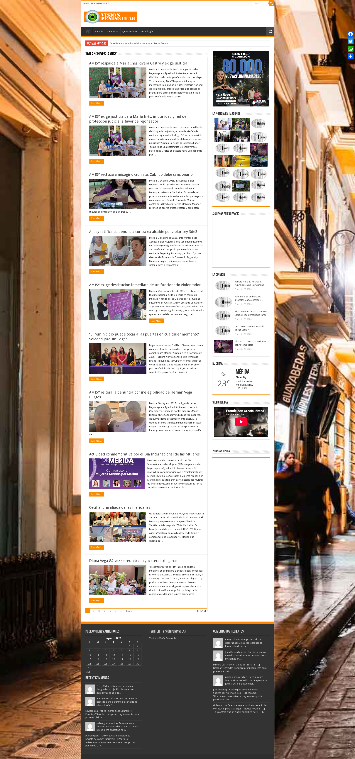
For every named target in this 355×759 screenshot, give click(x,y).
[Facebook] (350, 34)
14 (121, 654)
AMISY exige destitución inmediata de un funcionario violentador (145, 285)
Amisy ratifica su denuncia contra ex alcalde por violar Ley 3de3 (143, 231)
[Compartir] (350, 56)
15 (129, 654)
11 (97, 654)
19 (105, 659)
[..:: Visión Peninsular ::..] (110, 16)
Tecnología (147, 31)
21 (121, 659)
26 (105, 663)
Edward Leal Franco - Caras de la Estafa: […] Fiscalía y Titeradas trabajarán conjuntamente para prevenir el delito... (112, 714)
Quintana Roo (129, 31)
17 (89, 659)
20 (113, 659)
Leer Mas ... (96, 103)
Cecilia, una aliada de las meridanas (119, 507)
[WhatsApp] (350, 48)
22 (129, 659)
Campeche (112, 31)
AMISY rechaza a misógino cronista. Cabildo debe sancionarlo (141, 174)
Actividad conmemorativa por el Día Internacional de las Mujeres (144, 454)
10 (89, 654)
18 (97, 659)
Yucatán (99, 31)
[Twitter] (350, 41)
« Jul (87, 671)
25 (97, 663)
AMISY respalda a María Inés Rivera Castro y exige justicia (138, 63)
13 (113, 654)
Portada (87, 31)
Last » (129, 611)
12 (105, 654)
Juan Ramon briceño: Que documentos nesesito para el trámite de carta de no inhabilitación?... (117, 702)
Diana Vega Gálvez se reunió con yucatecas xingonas (133, 560)
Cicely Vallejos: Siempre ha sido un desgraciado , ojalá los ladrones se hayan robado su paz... (115, 689)
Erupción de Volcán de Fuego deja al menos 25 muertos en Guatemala (144, 43)
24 (89, 663)
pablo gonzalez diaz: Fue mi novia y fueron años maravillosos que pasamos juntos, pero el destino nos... (117, 726)
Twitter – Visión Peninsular (167, 631)
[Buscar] (271, 3)
